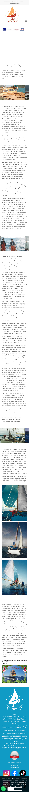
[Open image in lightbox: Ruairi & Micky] (23, 250)
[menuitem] (8, 1)
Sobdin (22, 743)
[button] (3, 788)
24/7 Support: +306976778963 (19, 1)
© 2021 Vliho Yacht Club (10, 743)
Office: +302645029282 (14, 3)
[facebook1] (14, 773)
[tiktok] (23, 773)
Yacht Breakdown (8, 1)
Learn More (18, 789)
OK (10, 789)
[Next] (25, 92)
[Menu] (26, 21)
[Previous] (3, 92)
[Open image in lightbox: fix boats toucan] (23, 100)
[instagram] (6, 773)
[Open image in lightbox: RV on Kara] (23, 442)
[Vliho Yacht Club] (12, 14)
